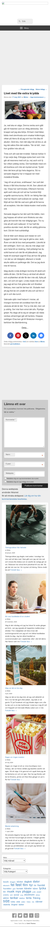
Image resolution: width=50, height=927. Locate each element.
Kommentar (11, 419)
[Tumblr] (31, 915)
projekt (39, 892)
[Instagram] (37, 915)
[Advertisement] (25, 57)
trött (6, 900)
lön (4, 891)
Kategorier (7, 868)
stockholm (29, 894)
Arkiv (5, 857)
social (16, 894)
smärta (6, 894)
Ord (24, 341)
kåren (35, 888)
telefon (22, 898)
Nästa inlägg (41, 89)
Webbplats (10, 473)
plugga (26, 891)
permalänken (15, 344)
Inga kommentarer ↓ (37, 97)
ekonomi (6, 885)
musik (10, 891)
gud (14, 888)
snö (11, 895)
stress (38, 895)
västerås (6, 904)
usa (18, 901)
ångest (14, 904)
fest (19, 884)
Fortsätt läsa (16, 570)
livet (36, 341)
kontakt (20, 888)
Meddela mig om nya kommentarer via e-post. (23, 478)
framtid (41, 885)
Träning (36, 898)
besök (6, 881)
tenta (29, 897)
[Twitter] (20, 915)
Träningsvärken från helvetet (15, 547)
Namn (8, 454)
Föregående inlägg (26, 89)
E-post (8, 463)
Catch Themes (31, 923)
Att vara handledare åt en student (17, 616)
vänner (38, 901)
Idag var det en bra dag (13, 688)
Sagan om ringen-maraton (14, 757)
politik (34, 892)
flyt (31, 885)
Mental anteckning (12, 826)
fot (35, 885)
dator (36, 881)
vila (33, 902)
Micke (26, 97)
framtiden (7, 888)
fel (12, 884)
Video (29, 902)
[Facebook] (14, 915)
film (25, 884)
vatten (23, 902)
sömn (6, 898)
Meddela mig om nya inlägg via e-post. (20, 482)
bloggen (13, 882)
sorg (21, 895)
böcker (20, 881)
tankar (14, 897)
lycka (42, 888)
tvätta (13, 901)
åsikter (21, 904)
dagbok (28, 881)
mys (18, 891)
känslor (28, 888)
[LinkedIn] (25, 915)
